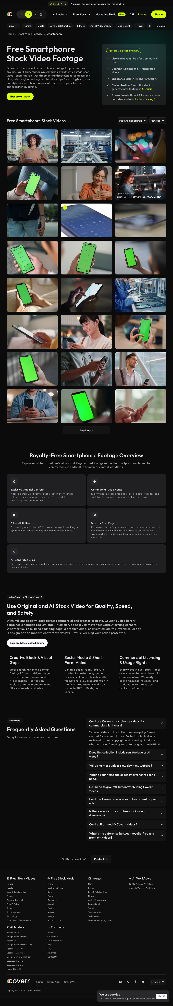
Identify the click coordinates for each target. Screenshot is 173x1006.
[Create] (20, 14)
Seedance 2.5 (13, 932)
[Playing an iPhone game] (140, 220)
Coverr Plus (52, 936)
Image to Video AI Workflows (142, 888)
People (10, 888)
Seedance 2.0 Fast (15, 948)
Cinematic (52, 900)
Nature (10, 884)
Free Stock (79, 14)
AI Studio (58, 14)
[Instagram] (120, 982)
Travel (10, 908)
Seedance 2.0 (13, 940)
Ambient (51, 912)
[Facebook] (135, 982)
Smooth (51, 904)
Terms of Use (70, 981)
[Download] (53, 233)
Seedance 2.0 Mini (15, 952)
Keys (49, 892)
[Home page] (10, 14)
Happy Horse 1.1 (14, 969)
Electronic (52, 908)
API (132, 14)
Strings (50, 916)
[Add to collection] (53, 208)
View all (161, 26)
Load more (86, 430)
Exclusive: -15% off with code (139, 196)
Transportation (14, 912)
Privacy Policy (53, 981)
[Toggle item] (162, 723)
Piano (50, 896)
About (50, 932)
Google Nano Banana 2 (17, 936)
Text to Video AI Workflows (141, 884)
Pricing (142, 14)
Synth (50, 884)
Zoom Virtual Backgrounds (19, 920)
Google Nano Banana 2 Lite (19, 944)
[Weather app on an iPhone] (86, 220)
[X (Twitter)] (128, 982)
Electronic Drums (55, 888)
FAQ (49, 948)
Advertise (51, 952)
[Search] (28, 14)
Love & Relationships (16, 892)
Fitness (10, 896)
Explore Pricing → (145, 99)
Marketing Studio (109, 14)
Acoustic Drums (54, 920)
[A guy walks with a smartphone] (32, 220)
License (39, 981)
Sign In (159, 14)
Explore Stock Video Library (27, 643)
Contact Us (100, 859)
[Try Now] (124, 4)
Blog (49, 944)
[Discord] (143, 982)
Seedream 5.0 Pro (15, 961)
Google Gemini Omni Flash (19, 956)
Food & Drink (13, 904)
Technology (12, 916)
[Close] (164, 4)
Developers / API (55, 940)
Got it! (161, 996)
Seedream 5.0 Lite (15, 965)
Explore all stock (20, 96)
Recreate (32, 233)
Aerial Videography (15, 900)
